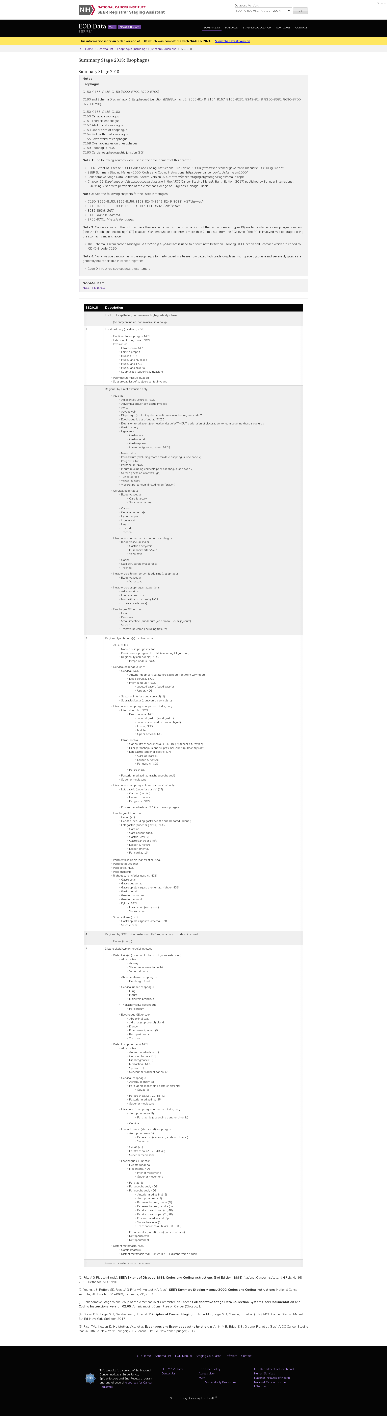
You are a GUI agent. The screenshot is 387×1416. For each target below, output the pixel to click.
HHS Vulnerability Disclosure (217, 1382)
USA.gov (260, 1386)
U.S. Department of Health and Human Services (274, 1371)
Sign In (381, 3)
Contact (301, 27)
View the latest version (232, 41)
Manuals (231, 27)
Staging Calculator (257, 27)
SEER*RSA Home (172, 1369)
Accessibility (206, 1373)
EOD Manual (183, 1356)
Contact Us (168, 1373)
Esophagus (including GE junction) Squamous (146, 49)
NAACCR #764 (94, 288)
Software (283, 27)
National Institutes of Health (272, 1378)
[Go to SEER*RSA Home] (124, 10)
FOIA (202, 1378)
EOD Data (109, 27)
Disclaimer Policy (209, 1369)
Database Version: (247, 5)
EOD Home (86, 49)
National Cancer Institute (270, 1382)
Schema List (212, 27)
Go (300, 11)
